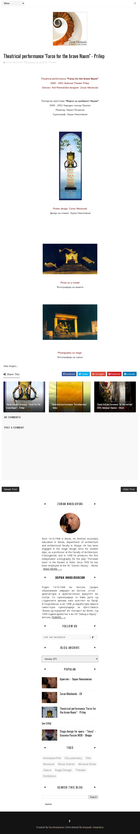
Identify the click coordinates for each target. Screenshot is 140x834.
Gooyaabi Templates (93, 827)
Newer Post (10, 489)
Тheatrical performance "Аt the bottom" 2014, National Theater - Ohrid (115, 405)
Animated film (52, 758)
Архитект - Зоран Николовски (76, 679)
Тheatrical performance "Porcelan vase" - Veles (69, 405)
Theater (52, 62)
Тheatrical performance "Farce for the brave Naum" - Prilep (23, 405)
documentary (73, 758)
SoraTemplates (56, 827)
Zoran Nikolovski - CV (71, 694)
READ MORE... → (52, 569)
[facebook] (134, 3)
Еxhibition (49, 776)
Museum (48, 764)
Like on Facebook (55, 637)
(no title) (46, 723)
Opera (47, 770)
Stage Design (63, 770)
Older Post (129, 489)
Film (88, 758)
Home (48, 804)
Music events (66, 764)
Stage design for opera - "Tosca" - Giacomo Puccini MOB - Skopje (78, 733)
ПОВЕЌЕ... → (59, 617)
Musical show (87, 764)
